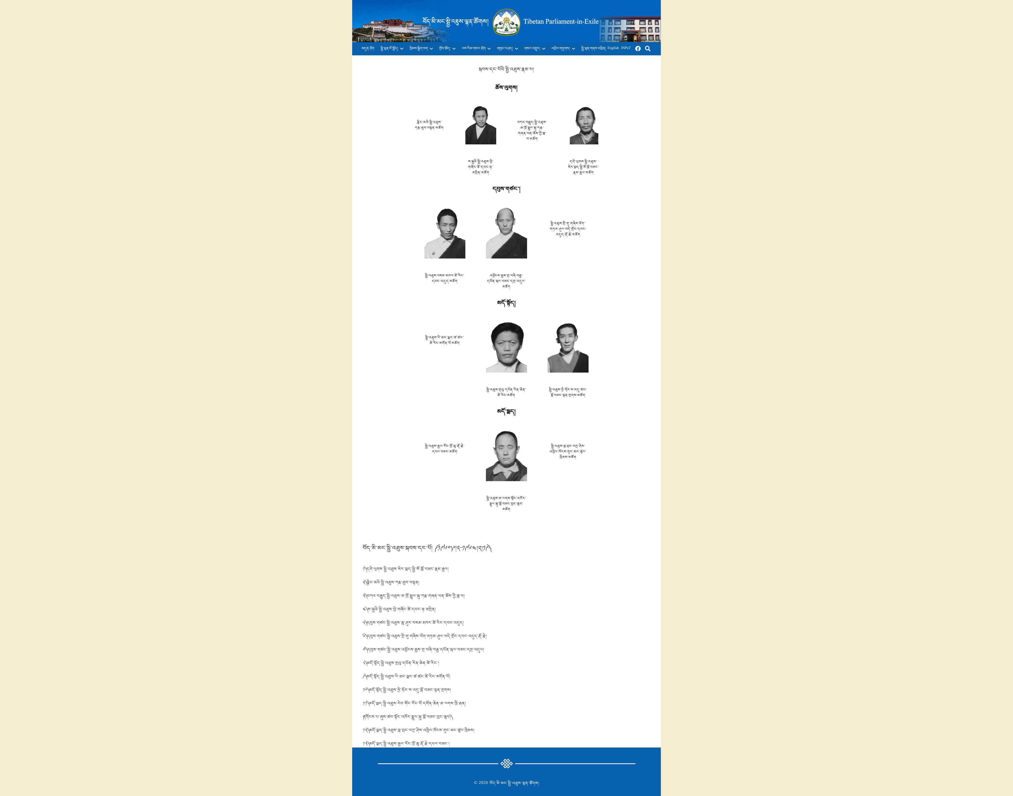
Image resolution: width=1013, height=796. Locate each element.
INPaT (626, 48)
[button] (400, 48)
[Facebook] (638, 48)
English (613, 48)
